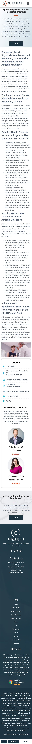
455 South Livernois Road (16, 562)
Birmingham (12, 725)
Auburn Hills (25, 720)
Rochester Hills (15, 720)
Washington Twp (16, 723)
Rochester (6, 720)
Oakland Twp (5, 723)
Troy (28, 718)
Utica (6, 725)
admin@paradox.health (16, 572)
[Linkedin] (20, 551)
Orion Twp (25, 728)
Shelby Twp (26, 723)
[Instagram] (15, 551)
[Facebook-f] (12, 551)
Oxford (8, 730)
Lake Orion (17, 728)
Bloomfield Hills (22, 725)
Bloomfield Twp (8, 728)
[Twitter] (17, 551)
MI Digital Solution (23, 734)
